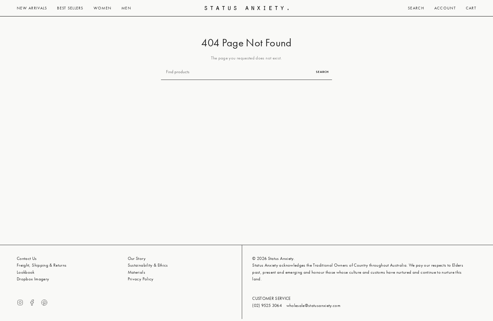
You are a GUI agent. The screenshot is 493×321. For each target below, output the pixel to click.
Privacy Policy (141, 279)
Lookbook (26, 272)
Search (322, 72)
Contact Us (27, 258)
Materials (136, 272)
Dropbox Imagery (33, 279)
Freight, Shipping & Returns (42, 265)
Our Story (137, 258)
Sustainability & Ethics (148, 265)
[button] (32, 8)
